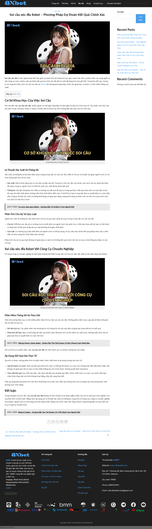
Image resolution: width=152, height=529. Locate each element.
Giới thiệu (45, 460)
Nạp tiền (81, 476)
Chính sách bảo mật (49, 465)
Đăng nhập (82, 465)
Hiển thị (16, 94)
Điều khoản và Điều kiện (51, 471)
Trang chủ (55, 3)
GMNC (8, 488)
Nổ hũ (73, 3)
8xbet (43, 84)
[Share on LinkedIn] (66, 422)
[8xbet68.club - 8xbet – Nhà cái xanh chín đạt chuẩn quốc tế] (16, 3)
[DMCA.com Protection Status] (11, 493)
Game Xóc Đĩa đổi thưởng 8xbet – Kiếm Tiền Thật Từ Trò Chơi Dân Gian (131, 55)
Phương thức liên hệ (49, 482)
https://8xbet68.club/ (119, 465)
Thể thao (65, 3)
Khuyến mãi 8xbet (114, 3)
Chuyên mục (98, 3)
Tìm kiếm (120, 12)
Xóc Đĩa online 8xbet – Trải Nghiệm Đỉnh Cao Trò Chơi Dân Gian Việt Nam (131, 45)
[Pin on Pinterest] (62, 422)
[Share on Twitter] (53, 422)
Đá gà (89, 3)
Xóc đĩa (81, 3)
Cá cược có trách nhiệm (51, 476)
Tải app (81, 471)
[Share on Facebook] (49, 422)
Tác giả (44, 487)
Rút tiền (81, 482)
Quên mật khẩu (84, 487)
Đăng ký (81, 460)
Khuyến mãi (83, 493)
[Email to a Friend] (57, 422)
